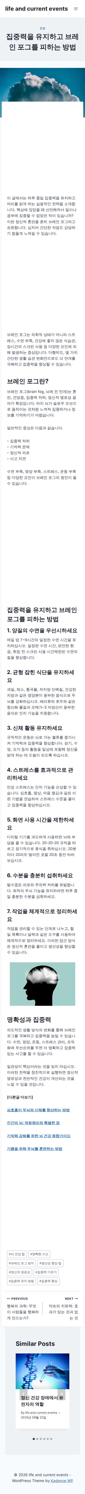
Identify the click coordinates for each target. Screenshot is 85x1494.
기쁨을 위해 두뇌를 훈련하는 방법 (34, 1149)
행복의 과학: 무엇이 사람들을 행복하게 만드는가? (23, 1308)
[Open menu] (76, 8)
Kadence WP (62, 1481)
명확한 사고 (39, 1254)
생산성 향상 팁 (50, 1263)
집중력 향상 (48, 1281)
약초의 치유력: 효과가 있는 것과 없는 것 (63, 1308)
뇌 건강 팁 (17, 1254)
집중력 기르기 (46, 1272)
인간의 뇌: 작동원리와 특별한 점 (33, 1123)
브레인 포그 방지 (21, 1263)
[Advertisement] (42, 151)
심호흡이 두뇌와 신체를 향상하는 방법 (38, 1110)
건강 (42, 28)
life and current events (41, 1412)
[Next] (61, 1394)
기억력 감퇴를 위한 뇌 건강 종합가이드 (39, 1136)
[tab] (34, 1439)
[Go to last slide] (23, 1394)
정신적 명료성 (19, 1272)
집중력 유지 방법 (21, 1281)
